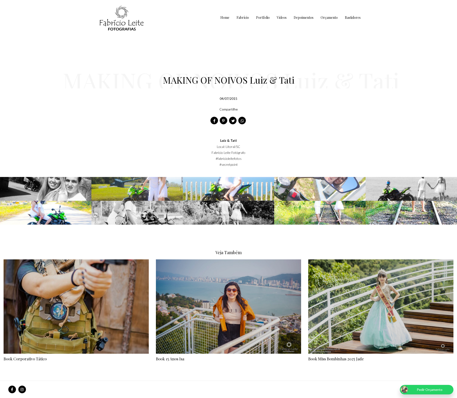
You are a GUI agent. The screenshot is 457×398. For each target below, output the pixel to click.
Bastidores (353, 17)
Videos (282, 17)
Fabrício (243, 17)
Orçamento (329, 17)
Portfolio (263, 17)
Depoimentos (303, 17)
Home (224, 17)
